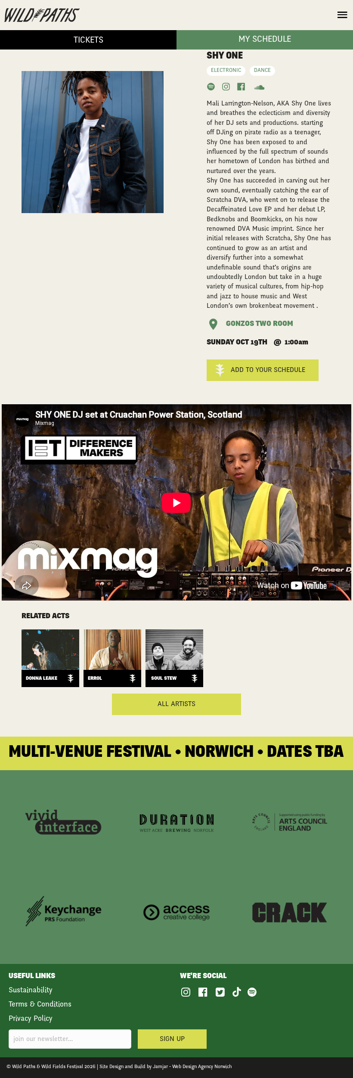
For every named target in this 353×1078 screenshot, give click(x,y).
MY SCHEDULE (264, 40)
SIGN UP (172, 1039)
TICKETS (88, 41)
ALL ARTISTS (176, 704)
